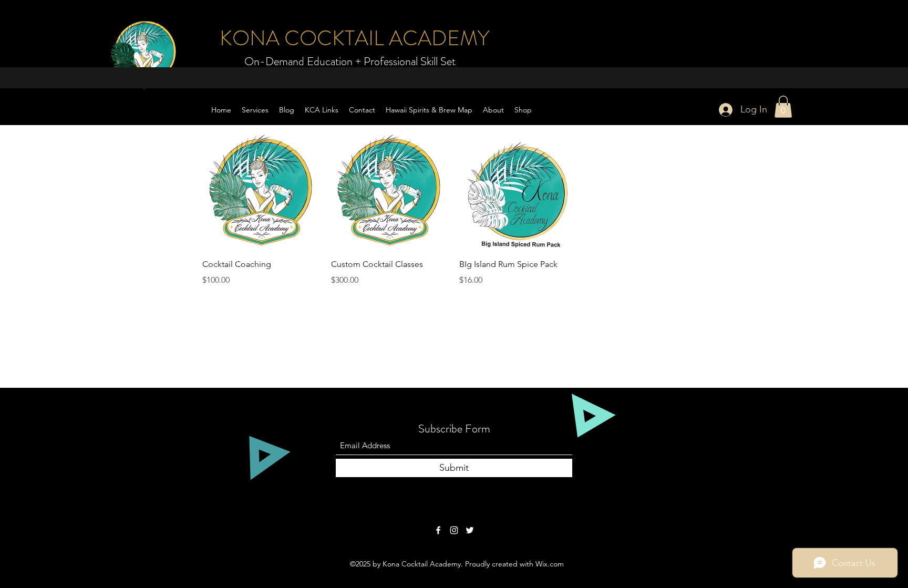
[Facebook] (438, 530)
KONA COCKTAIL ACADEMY (354, 38)
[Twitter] (470, 530)
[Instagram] (454, 530)
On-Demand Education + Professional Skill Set (350, 61)
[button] (783, 107)
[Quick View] (261, 189)
